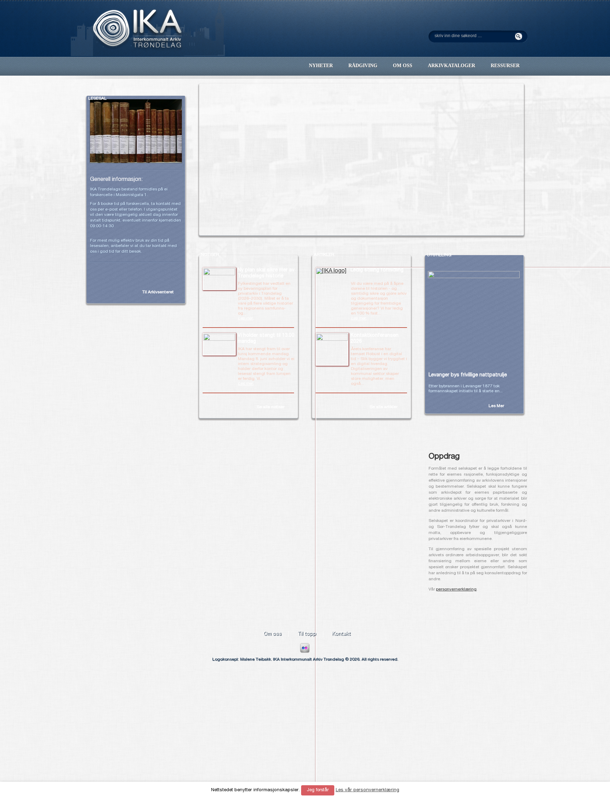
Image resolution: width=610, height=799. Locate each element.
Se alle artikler (383, 407)
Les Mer (496, 406)
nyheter (321, 65)
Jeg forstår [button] (318, 790)
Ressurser (505, 65)
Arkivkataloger (451, 65)
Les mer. (246, 318)
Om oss (272, 633)
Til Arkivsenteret (158, 292)
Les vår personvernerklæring (367, 790)
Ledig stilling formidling (377, 270)
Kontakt (341, 633)
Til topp (306, 633)
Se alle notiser (271, 407)
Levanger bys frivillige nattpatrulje (468, 375)
